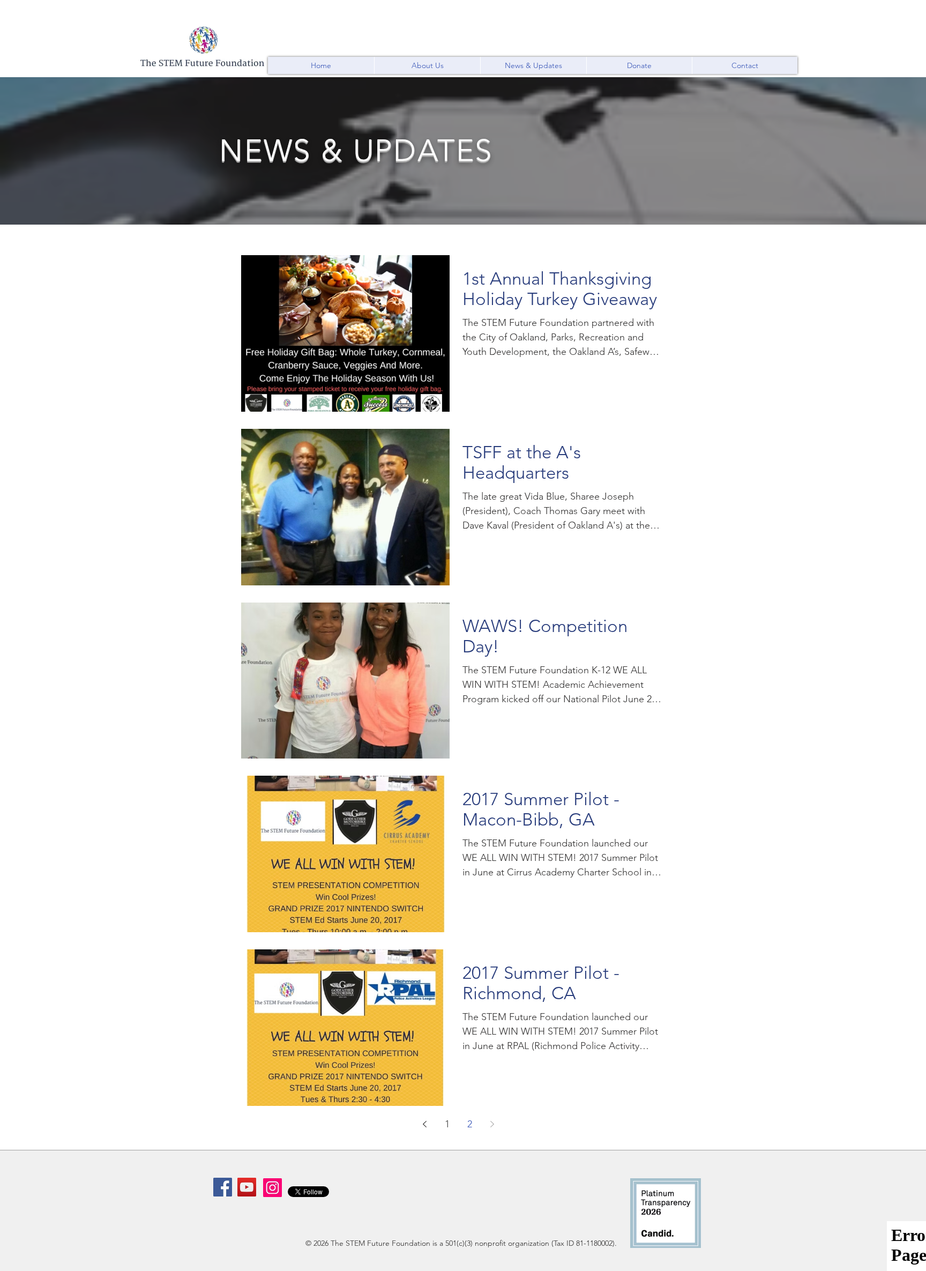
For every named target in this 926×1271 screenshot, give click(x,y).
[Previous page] (424, 1124)
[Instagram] (272, 1187)
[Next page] (492, 1124)
